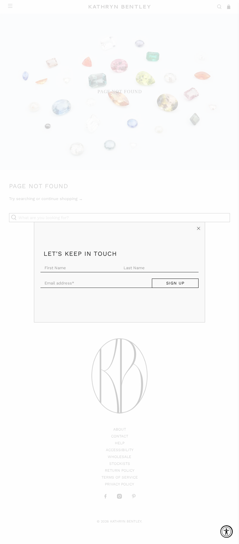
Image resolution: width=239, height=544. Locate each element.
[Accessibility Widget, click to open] (226, 531)
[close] (198, 228)
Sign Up (175, 283)
